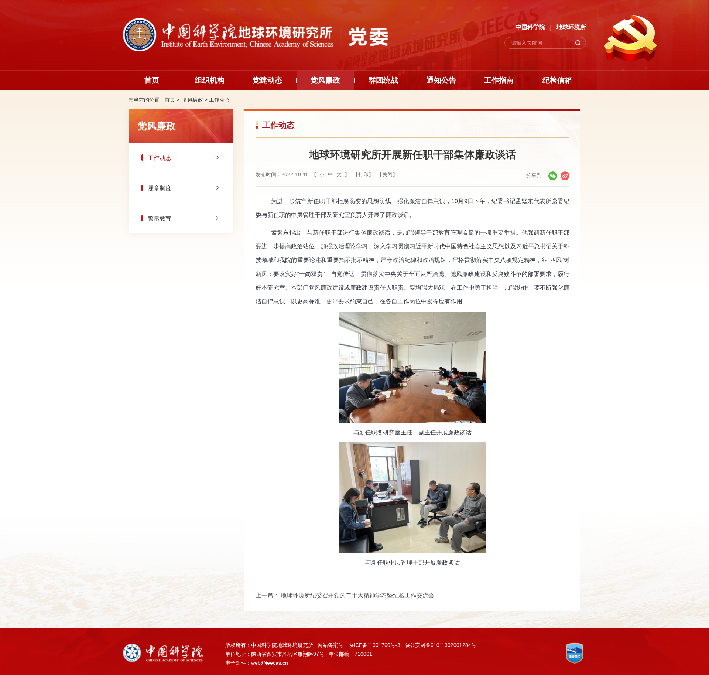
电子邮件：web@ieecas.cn (256, 663)
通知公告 (441, 80)
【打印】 (363, 174)
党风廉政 (325, 80)
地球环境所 (571, 27)
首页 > (173, 100)
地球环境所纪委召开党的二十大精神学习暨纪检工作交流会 (357, 595)
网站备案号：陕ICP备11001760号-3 (359, 645)
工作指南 (499, 80)
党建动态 (267, 80)
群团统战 (383, 80)
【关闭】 (387, 174)
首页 (151, 80)
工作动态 (219, 100)
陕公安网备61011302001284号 (440, 645)
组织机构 (210, 80)
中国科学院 (530, 27)
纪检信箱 (557, 80)
